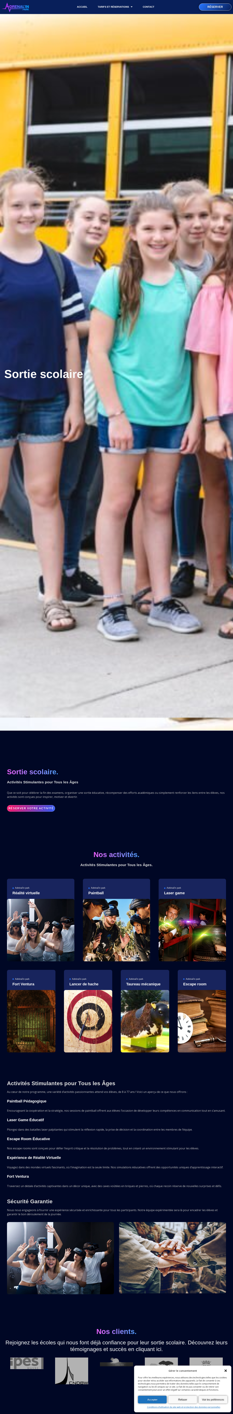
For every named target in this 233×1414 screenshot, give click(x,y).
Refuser (182, 1399)
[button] (225, 1370)
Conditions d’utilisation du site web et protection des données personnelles (183, 1407)
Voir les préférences (213, 1399)
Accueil (82, 6)
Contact (148, 6)
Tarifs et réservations (113, 6)
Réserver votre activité (31, 808)
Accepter (152, 1399)
